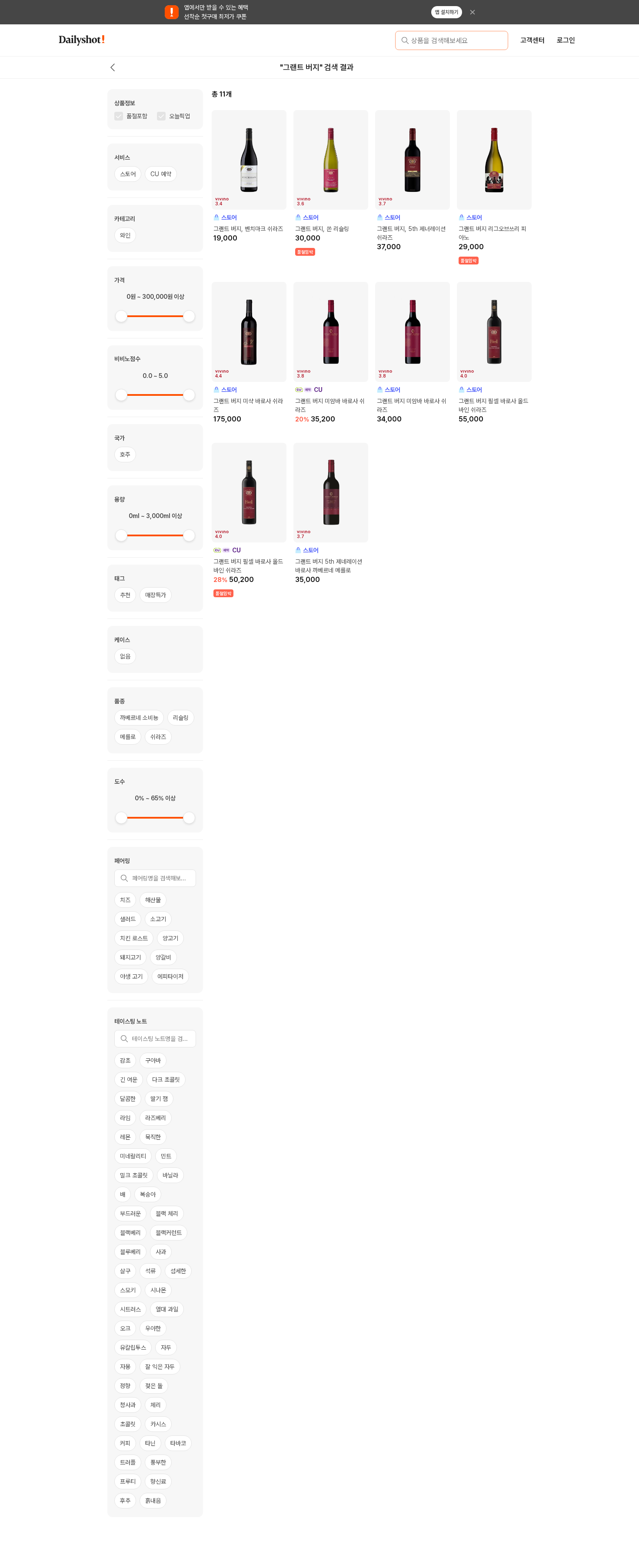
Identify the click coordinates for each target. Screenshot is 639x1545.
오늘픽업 (179, 116)
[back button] (112, 67)
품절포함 (136, 116)
